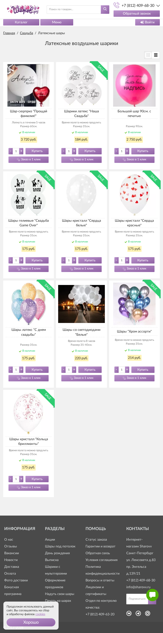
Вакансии (11, 553)
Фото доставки (16, 580)
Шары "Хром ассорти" (134, 331)
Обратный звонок (137, 13)
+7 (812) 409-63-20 (100, 614)
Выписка (52, 560)
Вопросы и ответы (100, 580)
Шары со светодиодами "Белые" (81, 332)
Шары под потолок (60, 546)
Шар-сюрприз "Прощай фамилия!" (28, 114)
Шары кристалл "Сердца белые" (81, 223)
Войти (150, 22)
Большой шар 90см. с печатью (134, 114)
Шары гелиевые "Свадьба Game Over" (28, 223)
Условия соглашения (102, 560)
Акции (50, 539)
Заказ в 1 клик (31, 159)
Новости (11, 560)
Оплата (10, 573)
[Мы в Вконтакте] (129, 615)
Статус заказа (96, 539)
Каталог (21, 22)
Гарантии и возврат (100, 546)
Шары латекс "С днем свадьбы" (28, 332)
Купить (37, 151)
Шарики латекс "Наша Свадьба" (81, 114)
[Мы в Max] (147, 615)
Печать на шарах (58, 600)
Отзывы (10, 546)
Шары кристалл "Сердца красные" (134, 223)
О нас (8, 539)
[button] (31, 622)
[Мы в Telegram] (138, 615)
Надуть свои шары (59, 594)
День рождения (57, 553)
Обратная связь (98, 553)
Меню (57, 22)
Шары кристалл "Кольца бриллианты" (28, 441)
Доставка (11, 566)
